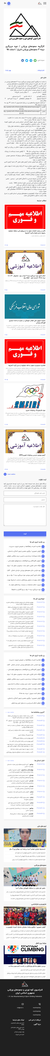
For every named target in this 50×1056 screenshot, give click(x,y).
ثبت (25, 534)
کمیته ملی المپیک (19, 1034)
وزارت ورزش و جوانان (19, 1032)
